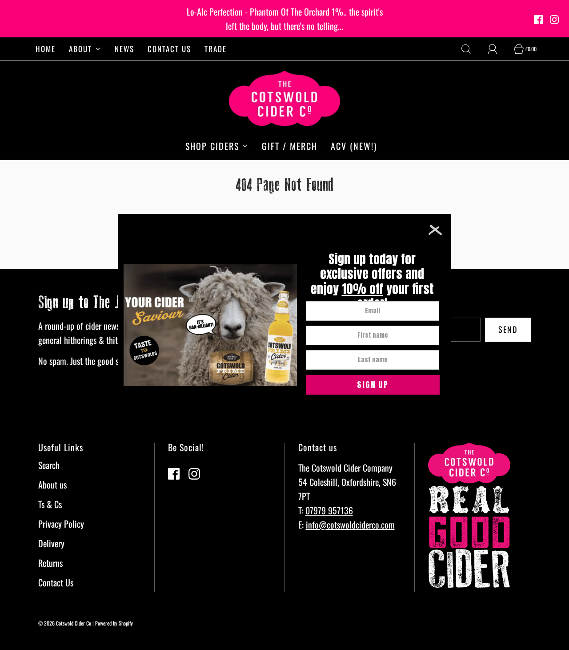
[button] (373, 385)
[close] (435, 230)
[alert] (284, 325)
